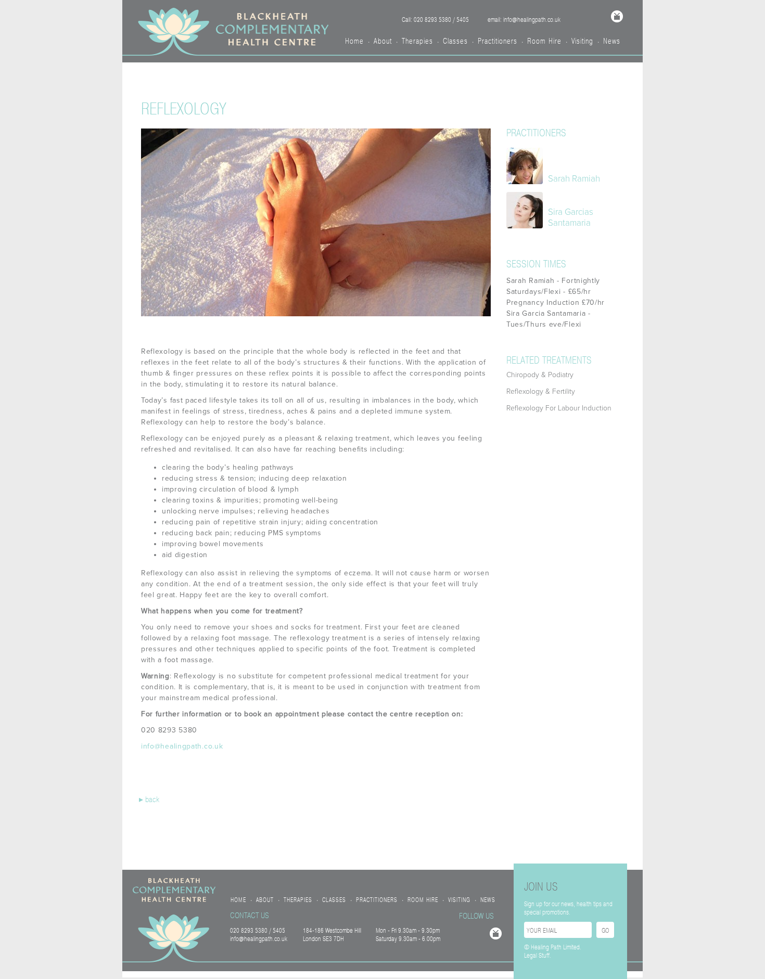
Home (354, 41)
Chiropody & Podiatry (539, 374)
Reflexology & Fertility (540, 391)
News (611, 41)
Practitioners (497, 41)
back (152, 799)
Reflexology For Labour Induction (558, 408)
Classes (455, 41)
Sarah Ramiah (574, 178)
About (383, 41)
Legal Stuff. (537, 955)
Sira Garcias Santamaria (570, 217)
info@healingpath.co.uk (182, 746)
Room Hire (544, 41)
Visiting (582, 41)
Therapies (417, 41)
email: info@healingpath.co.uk (524, 20)
